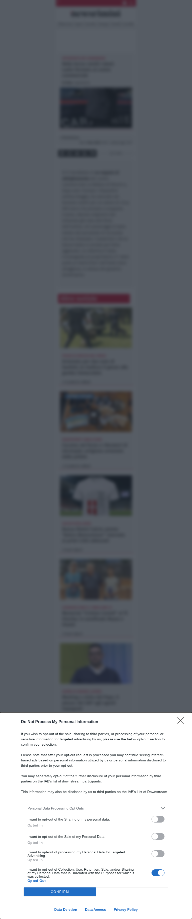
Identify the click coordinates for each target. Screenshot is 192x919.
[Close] (182, 722)
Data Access (95, 909)
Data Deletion (65, 909)
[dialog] (96, 815)
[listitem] (96, 808)
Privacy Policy (126, 909)
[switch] (158, 819)
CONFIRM (60, 892)
